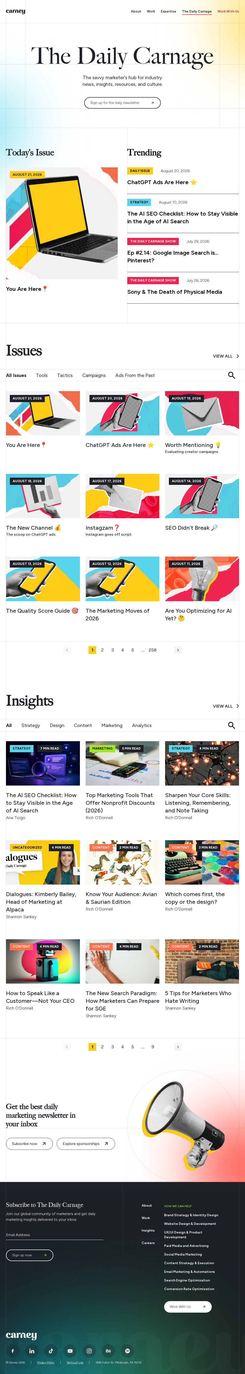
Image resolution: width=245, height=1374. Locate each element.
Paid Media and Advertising (186, 1246)
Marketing (111, 725)
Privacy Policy (45, 1362)
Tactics (65, 375)
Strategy (30, 725)
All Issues (16, 375)
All (9, 725)
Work (151, 11)
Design (57, 725)
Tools (42, 375)
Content (83, 725)
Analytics (142, 725)
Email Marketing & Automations (189, 1272)
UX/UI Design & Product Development (183, 1234)
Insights (148, 1230)
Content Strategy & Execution (189, 1263)
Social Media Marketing (183, 1254)
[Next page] (178, 650)
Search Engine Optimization (187, 1280)
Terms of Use (75, 1362)
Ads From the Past (135, 375)
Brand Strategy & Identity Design (191, 1215)
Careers (148, 1243)
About (136, 11)
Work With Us (228, 11)
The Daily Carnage (197, 11)
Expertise (168, 11)
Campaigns (94, 375)
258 (152, 650)
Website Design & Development (190, 1224)
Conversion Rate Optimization (189, 1289)
